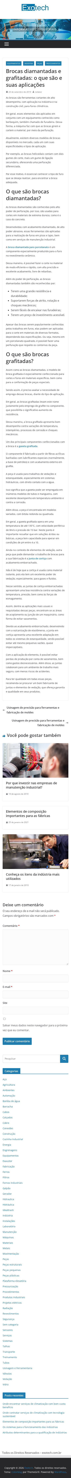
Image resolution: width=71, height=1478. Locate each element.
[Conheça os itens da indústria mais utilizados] (35, 836)
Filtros (6, 1177)
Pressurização (10, 1286)
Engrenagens (10, 1150)
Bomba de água (11, 1101)
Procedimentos (53, 63)
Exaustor (7, 1161)
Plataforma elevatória (14, 1280)
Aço (5, 1079)
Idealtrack (8, 1210)
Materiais (8, 1242)
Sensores (8, 1330)
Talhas (6, 1346)
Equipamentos (13, 63)
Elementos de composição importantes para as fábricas (28, 813)
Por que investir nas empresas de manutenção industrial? (31, 785)
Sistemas (8, 1340)
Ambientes (9, 1090)
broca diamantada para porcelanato (29, 247)
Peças (39, 63)
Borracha (8, 1106)
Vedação (7, 1379)
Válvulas (7, 1373)
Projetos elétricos (12, 1302)
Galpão (6, 1188)
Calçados (8, 1117)
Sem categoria (10, 1324)
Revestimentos (11, 1313)
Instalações (9, 1221)
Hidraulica (8, 1199)
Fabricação (9, 1166)
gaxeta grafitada (28, 446)
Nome (8, 971)
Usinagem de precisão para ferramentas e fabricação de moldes (33, 710)
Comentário (11, 926)
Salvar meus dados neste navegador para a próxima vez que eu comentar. (35, 1028)
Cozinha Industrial (13, 1139)
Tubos (6, 1362)
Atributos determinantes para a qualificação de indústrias (35, 1432)
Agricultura (9, 1084)
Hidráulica (8, 1204)
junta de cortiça (38, 558)
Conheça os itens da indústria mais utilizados (33, 876)
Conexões (8, 1128)
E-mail (7, 987)
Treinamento (10, 1357)
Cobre (6, 1122)
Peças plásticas (11, 1275)
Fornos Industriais (13, 1182)
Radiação (8, 1308)
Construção (9, 1133)
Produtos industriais (14, 1297)
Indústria (28, 63)
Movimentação (11, 1253)
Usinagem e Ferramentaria (17, 1368)
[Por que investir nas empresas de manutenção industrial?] (35, 745)
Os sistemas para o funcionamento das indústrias (30, 1427)
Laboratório (9, 1226)
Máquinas (8, 1237)
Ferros (6, 1171)
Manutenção (10, 1231)
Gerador (7, 1193)
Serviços (7, 1335)
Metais (6, 1248)
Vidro (5, 1384)
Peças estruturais (12, 1264)
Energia (7, 1144)
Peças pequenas (12, 1270)
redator (38, 91)
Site (5, 1003)
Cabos (6, 1112)
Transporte (9, 1351)
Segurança (8, 1319)
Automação (9, 1095)
